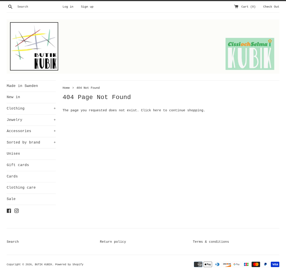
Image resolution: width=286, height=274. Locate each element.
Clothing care (21, 188)
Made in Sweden (22, 86)
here (157, 110)
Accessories (31, 131)
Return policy (113, 242)
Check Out (271, 6)
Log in (68, 6)
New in (13, 97)
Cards (12, 177)
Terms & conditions (211, 242)
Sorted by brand (31, 143)
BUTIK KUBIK (43, 264)
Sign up (87, 6)
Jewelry (31, 120)
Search (13, 242)
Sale (11, 199)
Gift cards (18, 165)
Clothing (31, 109)
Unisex (13, 154)
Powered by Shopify (69, 264)
